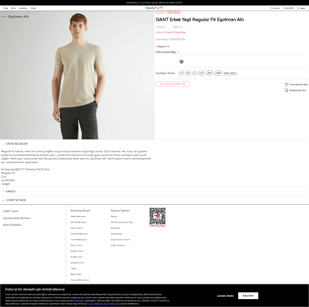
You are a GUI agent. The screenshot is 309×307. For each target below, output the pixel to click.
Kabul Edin (248, 295)
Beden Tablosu (230, 73)
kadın (13, 8)
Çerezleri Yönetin (225, 295)
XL (202, 73)
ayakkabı (23, 8)
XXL (209, 73)
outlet (33, 8)
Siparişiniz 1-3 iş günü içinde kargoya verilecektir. (154, 2)
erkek (5, 8)
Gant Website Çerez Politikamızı (104, 303)
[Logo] (154, 8)
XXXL (218, 73)
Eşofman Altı (19, 16)
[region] (154, 295)
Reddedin (79, 300)
